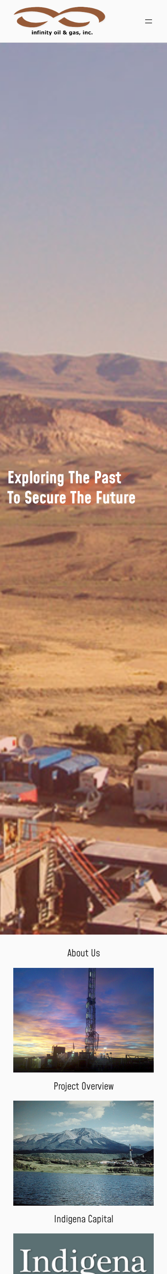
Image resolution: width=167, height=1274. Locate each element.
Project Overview (84, 1086)
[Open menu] (148, 21)
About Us (83, 953)
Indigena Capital (83, 1219)
